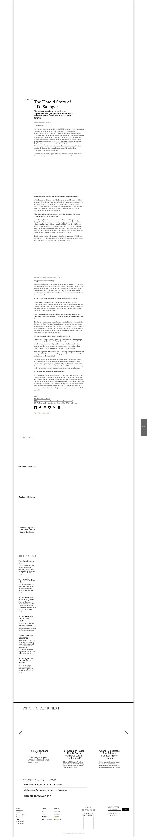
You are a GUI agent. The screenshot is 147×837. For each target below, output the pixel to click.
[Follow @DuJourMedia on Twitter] (86, 810)
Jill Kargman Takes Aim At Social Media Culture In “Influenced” (74, 754)
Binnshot (57, 819)
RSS (17, 819)
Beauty (44, 811)
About (18, 808)
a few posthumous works (64, 142)
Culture (33, 99)
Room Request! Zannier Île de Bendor (25, 660)
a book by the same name (52, 137)
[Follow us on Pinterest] (91, 810)
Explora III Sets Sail (27, 497)
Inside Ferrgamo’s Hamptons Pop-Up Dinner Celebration (27, 530)
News (44, 808)
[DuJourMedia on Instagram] (88, 810)
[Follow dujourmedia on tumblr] (94, 810)
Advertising (19, 810)
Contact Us (19, 817)
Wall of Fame (47, 819)
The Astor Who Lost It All (42, 399)
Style (56, 808)
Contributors (20, 823)
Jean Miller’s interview (66, 224)
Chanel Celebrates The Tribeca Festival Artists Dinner (109, 754)
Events (44, 817)
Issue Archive (20, 821)
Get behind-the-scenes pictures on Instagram (46, 790)
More (32, 630)
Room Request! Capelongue (25, 637)
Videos (18, 813)
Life (43, 814)
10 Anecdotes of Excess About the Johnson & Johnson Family (53, 401)
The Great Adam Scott (27, 466)
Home (27, 99)
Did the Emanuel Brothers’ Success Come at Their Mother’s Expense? (56, 403)
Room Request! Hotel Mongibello (26, 598)
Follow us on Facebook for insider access (44, 784)
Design (57, 814)
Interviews (46, 413)
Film (39, 413)
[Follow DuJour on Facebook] (83, 810)
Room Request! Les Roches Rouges (25, 618)
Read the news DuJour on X (37, 796)
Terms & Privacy (21, 815)
